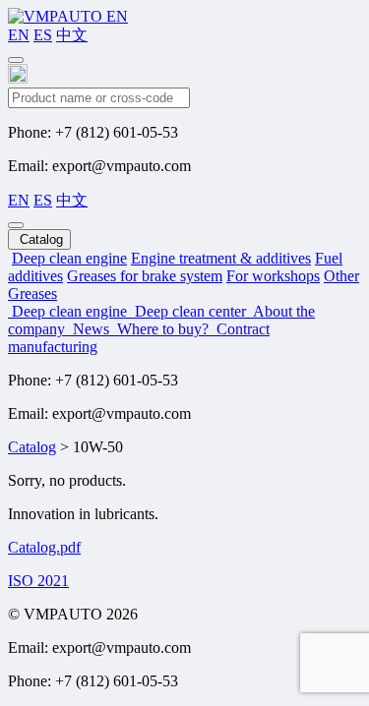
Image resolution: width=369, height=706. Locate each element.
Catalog (32, 447)
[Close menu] (16, 225)
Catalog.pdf (44, 547)
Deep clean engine (69, 258)
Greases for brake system (144, 275)
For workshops (273, 275)
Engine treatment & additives (221, 258)
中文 (72, 35)
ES (42, 35)
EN (19, 35)
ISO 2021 (38, 580)
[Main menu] (16, 60)
